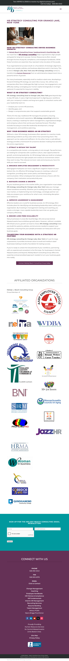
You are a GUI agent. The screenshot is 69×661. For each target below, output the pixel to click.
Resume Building (34, 606)
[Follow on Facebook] (27, 618)
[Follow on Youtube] (34, 618)
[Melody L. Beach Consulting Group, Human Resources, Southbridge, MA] (34, 644)
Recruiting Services (34, 603)
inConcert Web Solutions (43, 657)
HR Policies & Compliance (34, 596)
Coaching (34, 591)
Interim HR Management (34, 601)
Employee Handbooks (34, 593)
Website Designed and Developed (28, 657)
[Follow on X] (38, 618)
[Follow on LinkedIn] (30, 618)
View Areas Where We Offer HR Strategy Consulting (19, 659)
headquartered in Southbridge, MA (46, 52)
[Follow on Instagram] (41, 618)
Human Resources (24, 73)
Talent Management (34, 608)
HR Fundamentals (34, 598)
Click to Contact (34, 583)
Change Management (34, 588)
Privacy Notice (44, 655)
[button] (60, 10)
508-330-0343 (57, 4)
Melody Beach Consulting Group (21, 52)
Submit (10, 541)
